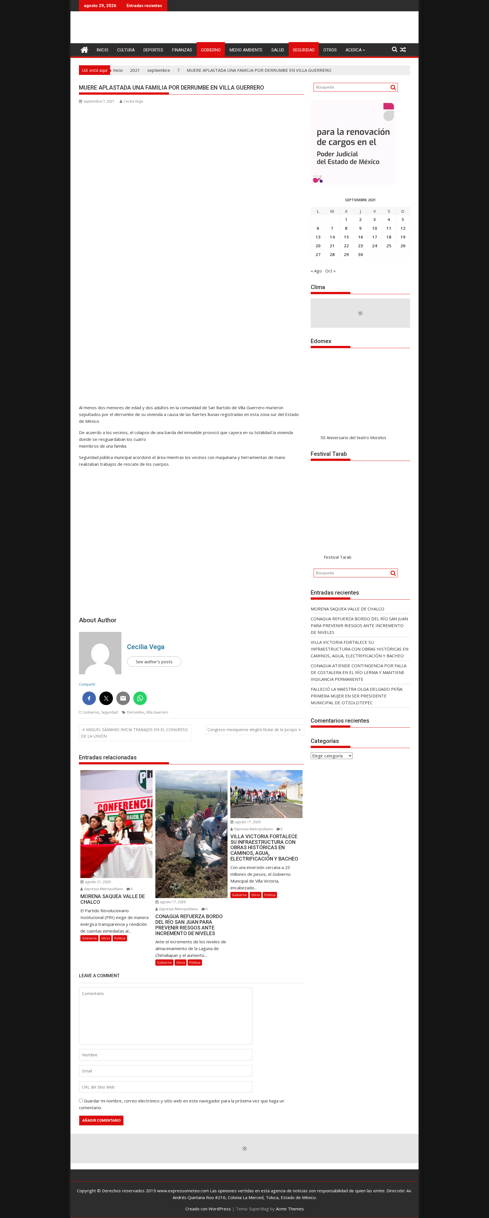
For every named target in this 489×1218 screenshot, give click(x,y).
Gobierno (211, 50)
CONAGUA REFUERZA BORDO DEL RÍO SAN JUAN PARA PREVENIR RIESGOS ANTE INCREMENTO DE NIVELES (359, 625)
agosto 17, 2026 (172, 902)
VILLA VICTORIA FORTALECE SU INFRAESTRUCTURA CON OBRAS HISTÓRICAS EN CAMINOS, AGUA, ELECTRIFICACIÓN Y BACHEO (359, 648)
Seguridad (304, 50)
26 (403, 245)
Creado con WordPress (208, 1209)
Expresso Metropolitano (103, 889)
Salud (277, 50)
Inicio (102, 50)
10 (374, 228)
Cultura (126, 50)
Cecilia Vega (133, 101)
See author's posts (154, 661)
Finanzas (182, 50)
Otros (330, 50)
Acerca (354, 50)
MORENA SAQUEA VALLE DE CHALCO (347, 609)
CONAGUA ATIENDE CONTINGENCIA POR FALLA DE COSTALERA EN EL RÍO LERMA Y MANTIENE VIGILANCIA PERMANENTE (358, 672)
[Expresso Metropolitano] (84, 49)
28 (332, 254)
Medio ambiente (246, 50)
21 (332, 245)
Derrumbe (135, 712)
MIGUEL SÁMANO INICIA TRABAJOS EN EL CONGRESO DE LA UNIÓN (134, 732)
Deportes (153, 50)
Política (119, 938)
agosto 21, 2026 (97, 881)
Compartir (87, 684)
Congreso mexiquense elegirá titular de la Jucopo (252, 729)
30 (360, 254)
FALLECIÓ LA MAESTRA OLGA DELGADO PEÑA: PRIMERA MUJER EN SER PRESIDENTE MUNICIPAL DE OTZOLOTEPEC (357, 695)
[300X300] (353, 183)
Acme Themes (290, 1209)
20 (318, 245)
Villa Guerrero (157, 712)
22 (346, 245)
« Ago (316, 271)
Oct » (330, 271)
